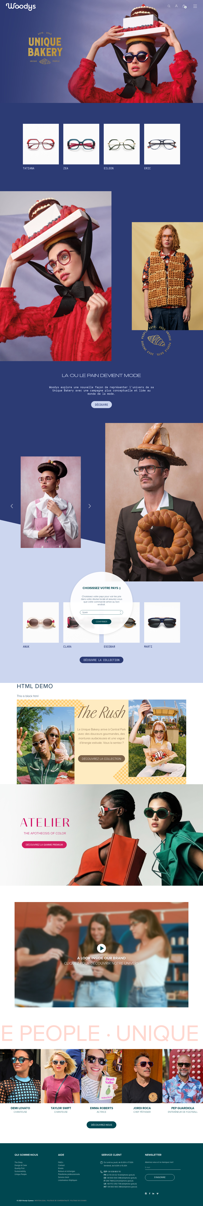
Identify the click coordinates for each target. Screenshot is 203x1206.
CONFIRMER (101, 621)
